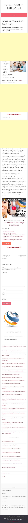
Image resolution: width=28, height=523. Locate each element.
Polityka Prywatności (6, 473)
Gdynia (19, 505)
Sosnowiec (20, 507)
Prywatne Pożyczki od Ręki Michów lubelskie (12, 239)
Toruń (3, 508)
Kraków (5, 507)
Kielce (3, 507)
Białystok (3, 505)
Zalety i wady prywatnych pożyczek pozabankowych (12, 350)
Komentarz (4, 273)
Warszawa (6, 508)
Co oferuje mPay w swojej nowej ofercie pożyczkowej (12, 377)
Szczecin (23, 507)
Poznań (13, 507)
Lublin (8, 507)
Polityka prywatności (15, 521)
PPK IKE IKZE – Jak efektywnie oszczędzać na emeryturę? (12, 371)
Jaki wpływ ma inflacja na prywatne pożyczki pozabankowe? (13, 380)
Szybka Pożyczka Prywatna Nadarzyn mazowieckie (13, 234)
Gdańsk (16, 505)
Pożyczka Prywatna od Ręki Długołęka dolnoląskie (11, 448)
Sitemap (3, 476)
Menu (15, 15)
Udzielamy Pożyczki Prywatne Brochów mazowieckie (12, 463)
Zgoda (9, 521)
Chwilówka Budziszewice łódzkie (8, 441)
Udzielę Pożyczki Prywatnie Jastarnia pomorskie (11, 452)
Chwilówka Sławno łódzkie (8, 231)
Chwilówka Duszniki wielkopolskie (22, 256)
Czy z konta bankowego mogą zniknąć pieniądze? (11, 383)
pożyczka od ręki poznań (6, 490)
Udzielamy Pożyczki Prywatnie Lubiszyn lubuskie (11, 460)
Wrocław (9, 508)
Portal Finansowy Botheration (14, 6)
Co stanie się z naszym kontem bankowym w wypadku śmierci (13, 363)
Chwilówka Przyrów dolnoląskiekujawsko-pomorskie (11, 456)
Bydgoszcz (7, 505)
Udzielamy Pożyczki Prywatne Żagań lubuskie (10, 445)
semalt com (4, 501)
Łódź (11, 507)
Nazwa (3, 289)
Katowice (22, 505)
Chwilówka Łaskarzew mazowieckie (8, 467)
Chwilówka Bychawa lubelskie (9, 233)
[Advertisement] (14, 47)
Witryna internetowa (4, 298)
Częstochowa (12, 505)
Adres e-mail (3, 293)
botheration (4, 493)
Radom (16, 507)
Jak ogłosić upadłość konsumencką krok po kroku (11, 374)
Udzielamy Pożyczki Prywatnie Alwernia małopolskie (6, 257)
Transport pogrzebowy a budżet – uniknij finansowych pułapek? (13, 391)
